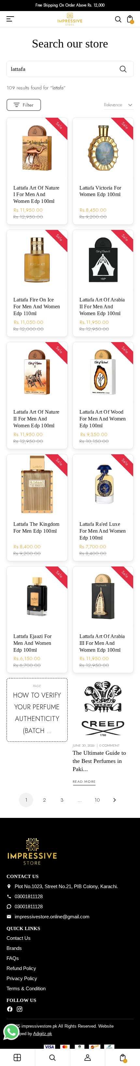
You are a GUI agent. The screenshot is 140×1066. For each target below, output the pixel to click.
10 (97, 800)
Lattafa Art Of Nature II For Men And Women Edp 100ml (36, 418)
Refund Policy (21, 968)
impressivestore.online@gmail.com (52, 916)
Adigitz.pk (42, 1033)
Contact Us (19, 938)
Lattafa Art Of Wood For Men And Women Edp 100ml (102, 418)
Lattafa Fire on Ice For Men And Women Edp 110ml (36, 306)
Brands (14, 948)
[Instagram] (19, 1010)
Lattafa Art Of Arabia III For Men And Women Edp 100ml (102, 643)
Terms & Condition (26, 988)
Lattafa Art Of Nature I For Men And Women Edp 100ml (36, 194)
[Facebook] (10, 1010)
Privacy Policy (22, 978)
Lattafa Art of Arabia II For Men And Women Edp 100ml (102, 306)
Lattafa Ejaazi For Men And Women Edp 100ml (32, 643)
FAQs (13, 958)
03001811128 (29, 896)
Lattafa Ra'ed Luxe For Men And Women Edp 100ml (102, 530)
